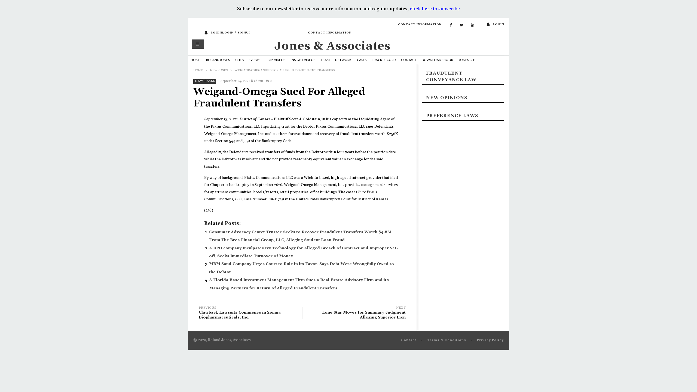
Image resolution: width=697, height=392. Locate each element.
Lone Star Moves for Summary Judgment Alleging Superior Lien (364, 313)
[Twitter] (461, 25)
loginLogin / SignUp (231, 32)
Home (196, 60)
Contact (408, 60)
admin (258, 81)
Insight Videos (303, 60)
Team (325, 60)
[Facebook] (450, 25)
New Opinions (446, 97)
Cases (361, 60)
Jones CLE (467, 60)
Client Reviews (247, 60)
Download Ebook (437, 60)
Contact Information (420, 24)
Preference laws (452, 115)
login (498, 24)
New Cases (219, 70)
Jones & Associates (332, 46)
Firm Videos (275, 60)
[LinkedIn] (472, 25)
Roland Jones (218, 60)
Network (343, 60)
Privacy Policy (490, 340)
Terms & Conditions (446, 340)
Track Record (384, 60)
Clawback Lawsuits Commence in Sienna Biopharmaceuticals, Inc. (240, 313)
